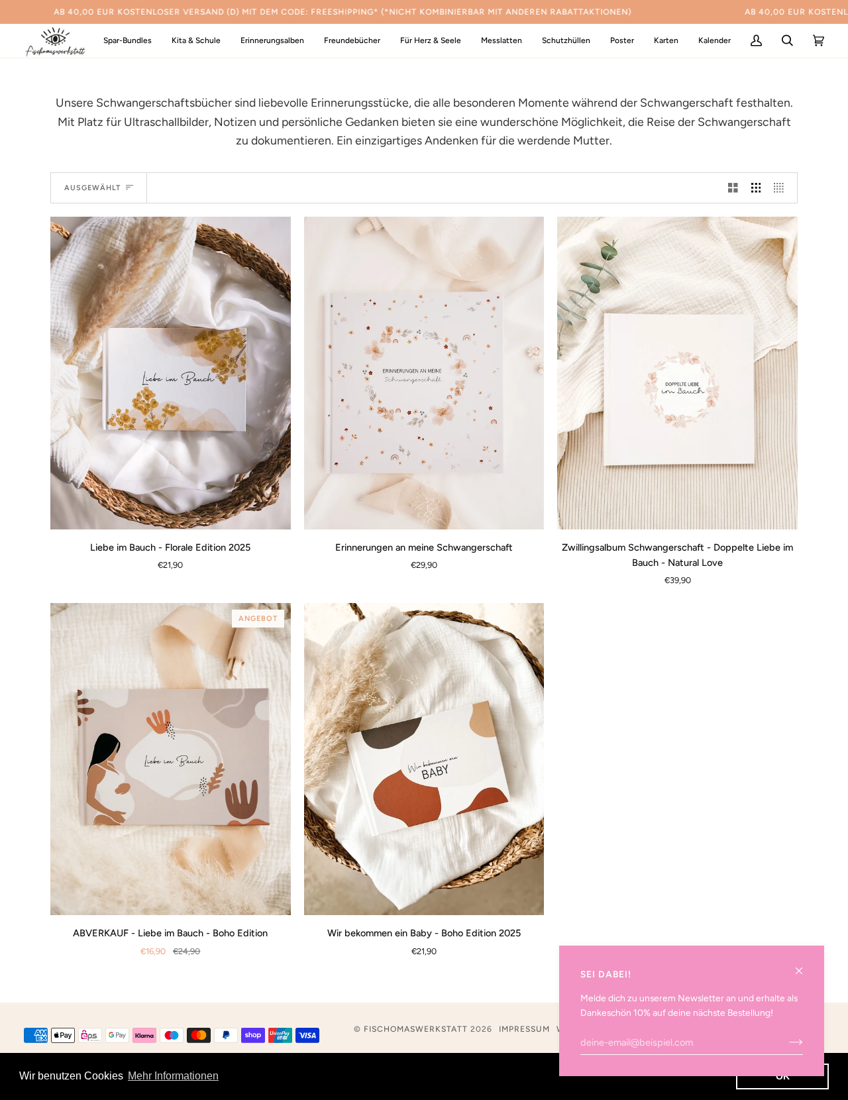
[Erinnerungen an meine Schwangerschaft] (424, 373)
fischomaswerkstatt (416, 1029)
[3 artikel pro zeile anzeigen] (756, 188)
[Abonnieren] (785, 1042)
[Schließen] (804, 965)
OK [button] (783, 1076)
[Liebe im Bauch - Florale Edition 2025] (170, 373)
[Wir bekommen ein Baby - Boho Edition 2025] (424, 759)
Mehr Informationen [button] (173, 1075)
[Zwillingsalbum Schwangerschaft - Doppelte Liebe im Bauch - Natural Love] (677, 373)
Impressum (524, 1029)
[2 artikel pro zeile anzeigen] (733, 188)
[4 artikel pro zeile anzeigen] (782, 188)
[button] (196, 41)
